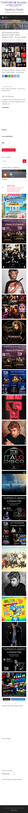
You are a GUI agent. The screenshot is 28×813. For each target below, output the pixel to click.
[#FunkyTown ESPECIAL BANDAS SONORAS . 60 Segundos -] (14, 281)
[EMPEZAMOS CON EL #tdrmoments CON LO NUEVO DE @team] (14, 483)
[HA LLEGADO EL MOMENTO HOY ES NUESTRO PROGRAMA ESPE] (14, 357)
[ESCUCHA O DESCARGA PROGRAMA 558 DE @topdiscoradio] (14, 382)
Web (3, 143)
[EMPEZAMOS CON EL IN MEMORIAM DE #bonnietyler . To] (14, 332)
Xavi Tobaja (21, 40)
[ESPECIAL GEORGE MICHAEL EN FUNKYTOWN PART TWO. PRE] (14, 432)
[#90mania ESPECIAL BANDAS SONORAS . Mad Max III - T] (14, 256)
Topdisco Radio (14, 9)
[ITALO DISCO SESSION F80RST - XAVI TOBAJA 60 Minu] (14, 458)
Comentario (5, 107)
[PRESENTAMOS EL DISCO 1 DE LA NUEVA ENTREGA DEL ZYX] (14, 609)
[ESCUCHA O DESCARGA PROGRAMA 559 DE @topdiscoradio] (14, 231)
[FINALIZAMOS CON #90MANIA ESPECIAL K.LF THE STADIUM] (14, 407)
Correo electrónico (7, 136)
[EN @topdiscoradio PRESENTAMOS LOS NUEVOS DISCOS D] (14, 508)
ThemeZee (14, 810)
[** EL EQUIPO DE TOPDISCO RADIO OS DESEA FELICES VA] (14, 206)
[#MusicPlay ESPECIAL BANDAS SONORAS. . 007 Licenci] (14, 306)
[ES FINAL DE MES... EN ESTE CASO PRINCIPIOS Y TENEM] (14, 684)
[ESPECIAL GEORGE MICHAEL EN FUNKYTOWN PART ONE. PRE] (14, 583)
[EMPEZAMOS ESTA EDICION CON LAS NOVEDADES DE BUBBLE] (14, 634)
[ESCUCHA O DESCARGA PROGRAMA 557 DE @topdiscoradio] (14, 533)
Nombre (4, 129)
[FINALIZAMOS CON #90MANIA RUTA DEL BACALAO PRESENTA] (14, 558)
